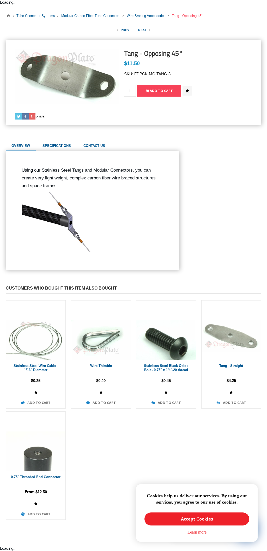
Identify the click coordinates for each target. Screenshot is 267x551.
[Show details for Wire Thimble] (101, 330)
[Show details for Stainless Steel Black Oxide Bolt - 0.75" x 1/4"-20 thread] (166, 330)
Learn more (197, 532)
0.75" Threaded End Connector (35, 477)
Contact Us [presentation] (94, 146)
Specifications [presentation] (57, 146)
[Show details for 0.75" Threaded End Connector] (35, 441)
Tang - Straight (231, 366)
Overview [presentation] (20, 146)
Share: (40, 116)
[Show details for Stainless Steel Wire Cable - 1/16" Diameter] (35, 330)
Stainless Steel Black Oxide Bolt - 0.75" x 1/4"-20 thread (166, 368)
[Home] (8, 16)
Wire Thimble (101, 366)
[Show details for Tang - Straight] (231, 330)
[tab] (21, 146)
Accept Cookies (197, 519)
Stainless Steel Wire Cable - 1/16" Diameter (36, 368)
